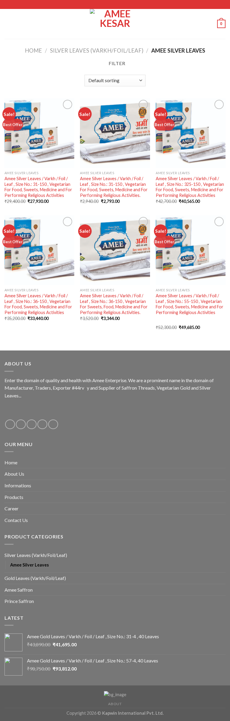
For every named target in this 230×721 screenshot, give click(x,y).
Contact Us (16, 520)
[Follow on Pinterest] (53, 424)
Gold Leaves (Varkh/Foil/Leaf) (35, 578)
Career (11, 508)
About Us (14, 474)
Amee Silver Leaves (29, 564)
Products (13, 497)
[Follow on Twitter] (32, 424)
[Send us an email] (42, 424)
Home (33, 50)
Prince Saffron (19, 601)
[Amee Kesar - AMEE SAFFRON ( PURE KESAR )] (115, 24)
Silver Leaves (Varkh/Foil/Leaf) (96, 50)
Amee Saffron (18, 590)
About (115, 704)
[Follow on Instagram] (21, 424)
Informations (17, 485)
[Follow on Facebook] (10, 424)
